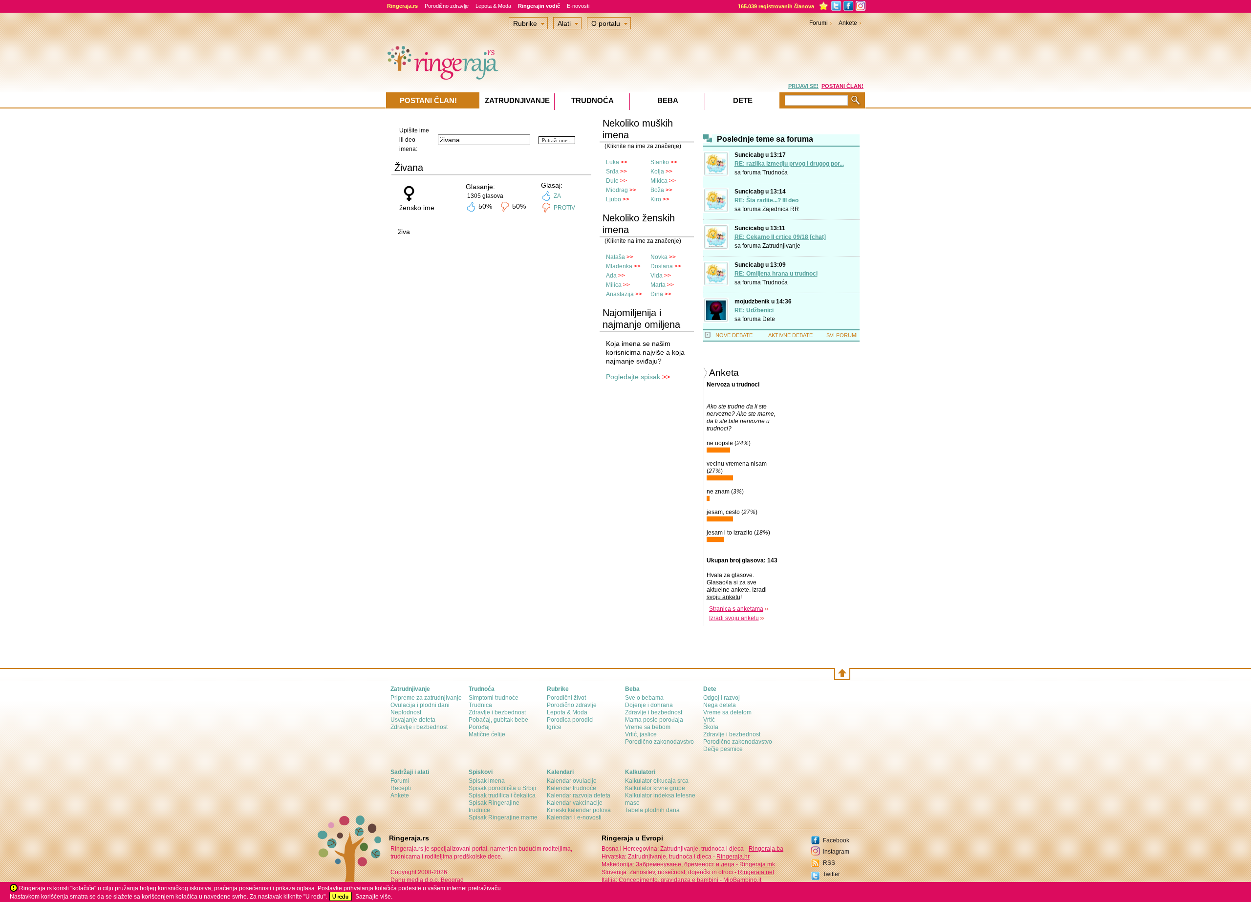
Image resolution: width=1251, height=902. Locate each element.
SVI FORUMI (842, 335)
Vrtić (709, 719)
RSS (829, 862)
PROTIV (564, 207)
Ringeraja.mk (757, 864)
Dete (768, 319)
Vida (656, 275)
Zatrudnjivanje (781, 245)
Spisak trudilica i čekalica (502, 795)
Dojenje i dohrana (649, 705)
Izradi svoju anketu (734, 618)
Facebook (836, 840)
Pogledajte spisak (633, 377)
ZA (557, 196)
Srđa (612, 171)
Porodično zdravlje (447, 6)
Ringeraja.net (756, 872)
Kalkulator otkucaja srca (657, 780)
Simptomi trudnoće (493, 697)
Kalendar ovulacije (572, 780)
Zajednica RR (780, 209)
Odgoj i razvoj (721, 697)
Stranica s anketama (736, 608)
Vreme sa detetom (727, 712)
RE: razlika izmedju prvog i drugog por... (789, 163)
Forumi (818, 23)
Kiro (655, 199)
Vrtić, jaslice (641, 734)
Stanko (659, 162)
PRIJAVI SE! (803, 86)
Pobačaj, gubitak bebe (498, 719)
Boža (657, 190)
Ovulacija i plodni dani (420, 705)
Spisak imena (487, 780)
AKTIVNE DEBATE (790, 335)
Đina (656, 294)
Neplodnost (405, 712)
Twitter (831, 874)
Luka (612, 162)
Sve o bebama (644, 697)
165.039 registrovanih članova (776, 6)
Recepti (400, 788)
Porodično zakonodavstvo (659, 741)
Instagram (836, 851)
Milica (614, 284)
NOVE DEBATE (734, 335)
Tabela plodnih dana (652, 810)
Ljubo (613, 199)
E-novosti (578, 6)
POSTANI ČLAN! (842, 86)
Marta (658, 284)
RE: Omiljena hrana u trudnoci (776, 273)
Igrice (554, 727)
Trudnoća (775, 172)
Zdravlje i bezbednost (419, 727)
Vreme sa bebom (647, 727)
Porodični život (566, 697)
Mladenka (619, 266)
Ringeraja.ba (766, 848)
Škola (710, 727)
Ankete (848, 23)
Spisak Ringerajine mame (503, 817)
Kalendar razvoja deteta (578, 795)
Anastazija (620, 294)
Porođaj (479, 727)
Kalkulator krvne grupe (655, 788)
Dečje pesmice (723, 749)
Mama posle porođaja (654, 719)
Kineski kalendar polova (579, 810)
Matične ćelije (487, 734)
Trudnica (480, 705)
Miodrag (617, 190)
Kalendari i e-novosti (574, 817)
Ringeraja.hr (733, 856)
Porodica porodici (570, 719)
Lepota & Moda (493, 6)
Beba (667, 100)
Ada (611, 275)
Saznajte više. (373, 896)
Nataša (615, 257)
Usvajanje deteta (412, 719)
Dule (612, 180)
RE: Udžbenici (754, 310)
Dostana (661, 266)
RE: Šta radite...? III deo (766, 200)
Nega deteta (719, 705)
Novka (659, 257)
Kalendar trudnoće (571, 788)
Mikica (659, 180)
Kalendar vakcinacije (575, 802)
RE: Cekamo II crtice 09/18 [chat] (780, 237)
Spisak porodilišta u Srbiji (502, 788)
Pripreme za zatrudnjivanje (426, 697)
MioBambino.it (742, 880)
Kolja (657, 171)
